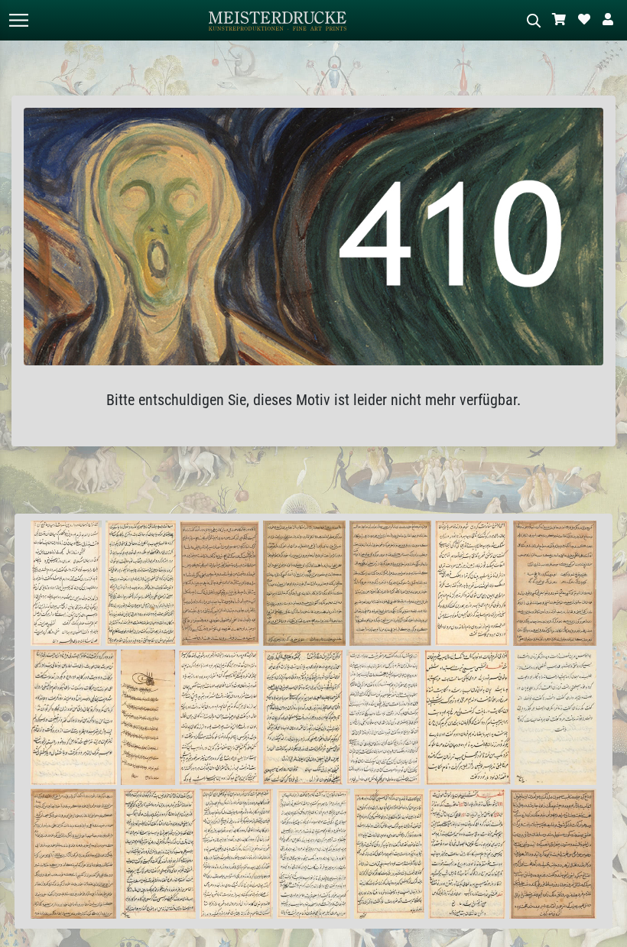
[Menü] (18, 20)
